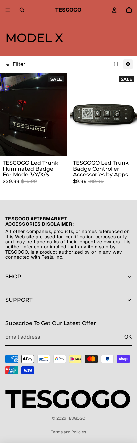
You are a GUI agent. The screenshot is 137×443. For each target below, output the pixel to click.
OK (128, 336)
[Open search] (22, 10)
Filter (19, 64)
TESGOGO (76, 418)
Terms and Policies (68, 432)
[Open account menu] (114, 10)
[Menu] (7, 10)
